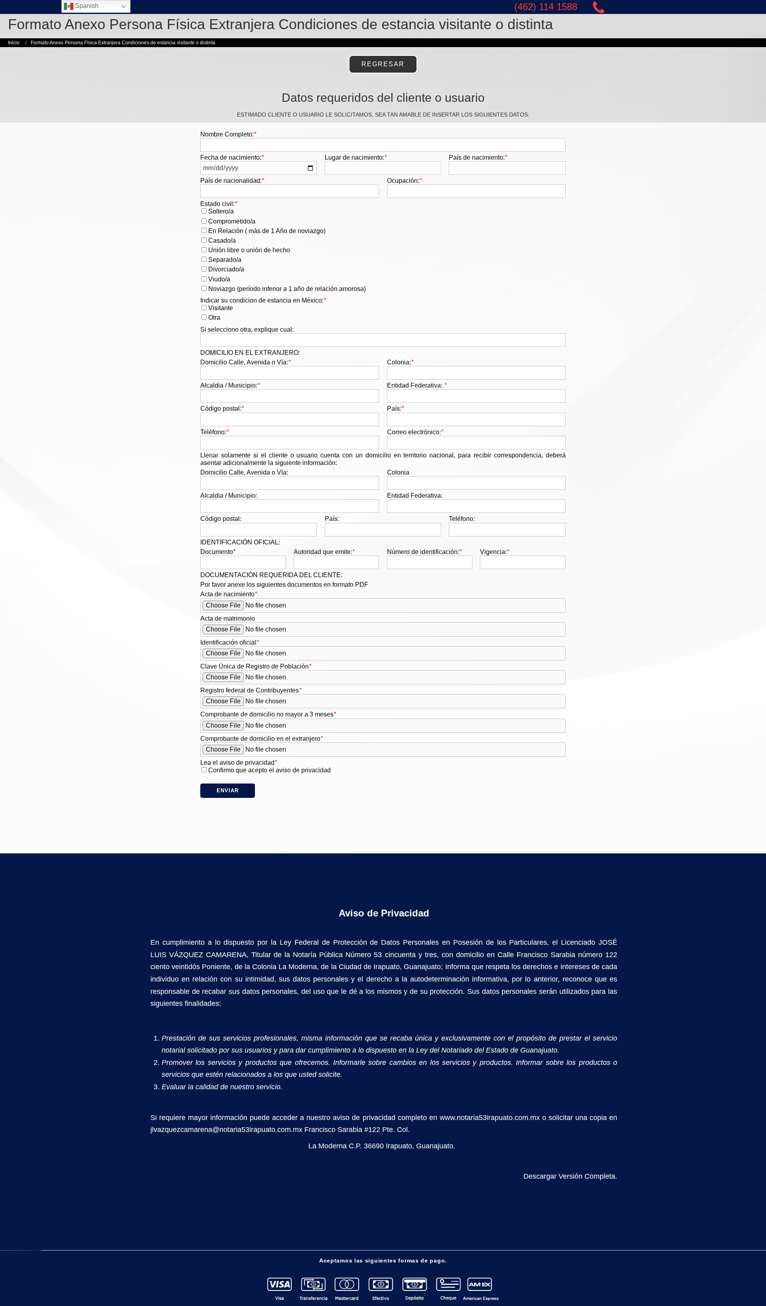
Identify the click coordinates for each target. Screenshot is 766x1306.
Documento (217, 551)
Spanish (86, 5)
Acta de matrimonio (227, 618)
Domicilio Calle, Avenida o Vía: (245, 362)
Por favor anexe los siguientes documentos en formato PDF (284, 584)
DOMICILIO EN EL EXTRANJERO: (250, 352)
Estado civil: (218, 203)
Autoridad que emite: (324, 551)
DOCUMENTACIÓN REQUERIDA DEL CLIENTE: (271, 575)
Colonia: (400, 362)
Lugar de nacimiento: (356, 157)
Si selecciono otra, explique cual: (247, 329)
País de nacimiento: (478, 157)
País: (395, 408)
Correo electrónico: (415, 432)
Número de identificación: (424, 551)
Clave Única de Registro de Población (255, 666)
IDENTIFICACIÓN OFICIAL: (240, 542)
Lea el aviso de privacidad (238, 762)
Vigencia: (494, 551)
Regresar (383, 64)
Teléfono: (214, 432)
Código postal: (222, 408)
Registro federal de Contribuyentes (250, 690)
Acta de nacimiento (228, 594)
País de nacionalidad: (232, 180)
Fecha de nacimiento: (232, 157)
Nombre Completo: (228, 134)
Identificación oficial (229, 642)
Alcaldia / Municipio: (230, 385)
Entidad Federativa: (416, 385)
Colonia (398, 472)
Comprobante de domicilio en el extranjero (261, 738)
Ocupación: (404, 180)
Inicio (14, 43)
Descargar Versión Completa (569, 1176)
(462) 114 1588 (545, 6)
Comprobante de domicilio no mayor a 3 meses (268, 714)
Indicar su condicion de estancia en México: (263, 300)
